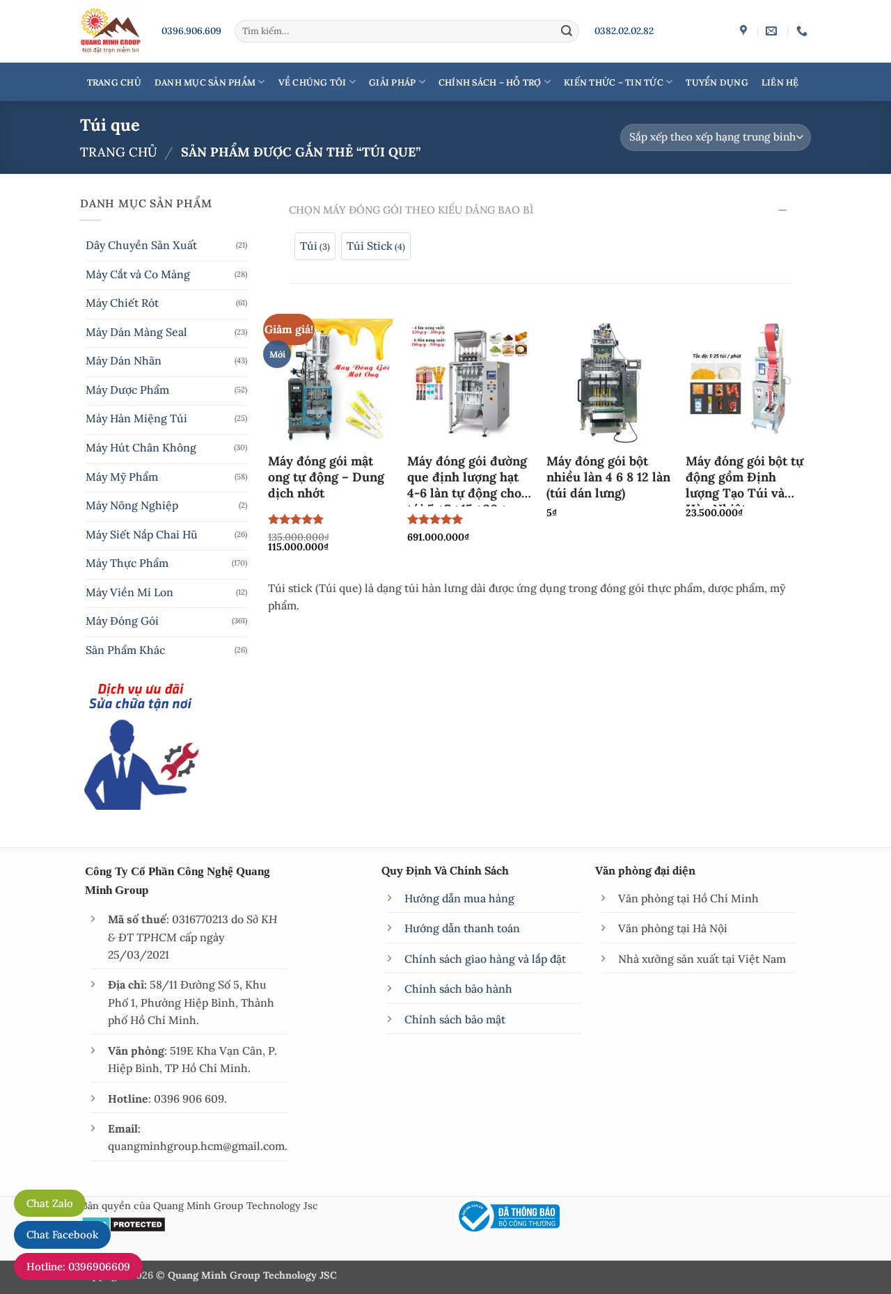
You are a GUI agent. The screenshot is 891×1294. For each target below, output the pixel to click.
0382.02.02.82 (624, 30)
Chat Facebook (62, 1234)
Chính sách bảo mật (454, 1019)
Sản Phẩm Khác (125, 650)
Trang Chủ (114, 82)
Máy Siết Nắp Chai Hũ (142, 534)
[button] (315, 246)
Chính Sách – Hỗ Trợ (490, 82)
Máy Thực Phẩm (127, 563)
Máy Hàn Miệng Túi (136, 418)
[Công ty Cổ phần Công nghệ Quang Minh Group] (745, 31)
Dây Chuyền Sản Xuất (141, 245)
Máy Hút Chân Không (141, 447)
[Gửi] (566, 30)
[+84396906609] (803, 31)
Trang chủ (118, 152)
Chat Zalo (49, 1203)
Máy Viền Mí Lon (129, 592)
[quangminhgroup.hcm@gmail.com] (773, 31)
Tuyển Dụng (717, 82)
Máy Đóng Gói (122, 621)
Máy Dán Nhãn (123, 360)
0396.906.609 (191, 30)
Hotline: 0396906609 (78, 1266)
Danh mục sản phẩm (205, 82)
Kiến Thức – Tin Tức (613, 82)
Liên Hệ (780, 82)
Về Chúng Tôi (312, 82)
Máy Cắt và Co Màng (138, 274)
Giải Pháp (392, 82)
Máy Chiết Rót (122, 303)
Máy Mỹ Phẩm (122, 477)
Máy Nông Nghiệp (132, 505)
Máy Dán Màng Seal (136, 332)
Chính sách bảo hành (458, 989)
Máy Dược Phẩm (127, 390)
